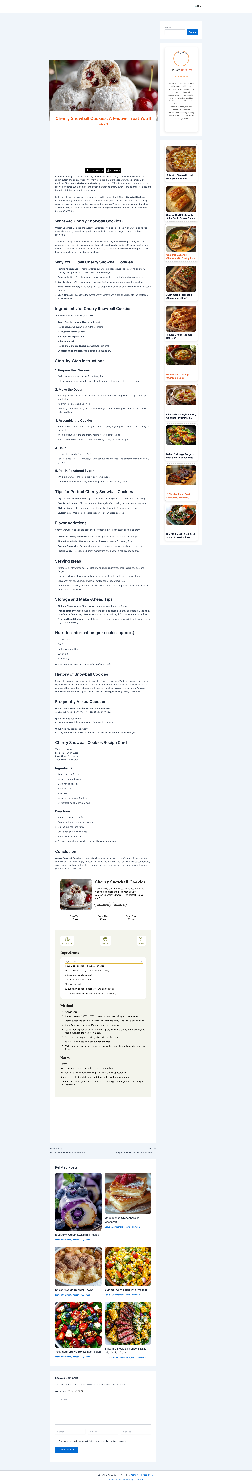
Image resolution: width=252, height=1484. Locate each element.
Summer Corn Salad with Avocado (126, 1289)
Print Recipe (114, 170)
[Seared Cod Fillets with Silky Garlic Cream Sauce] (181, 201)
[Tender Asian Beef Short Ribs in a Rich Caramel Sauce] (181, 475)
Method (105, 943)
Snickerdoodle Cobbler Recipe (74, 1289)
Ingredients (67, 943)
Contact (139, 1479)
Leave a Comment (63, 1240)
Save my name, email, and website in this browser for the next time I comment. (93, 1441)
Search (168, 27)
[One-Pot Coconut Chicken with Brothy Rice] (181, 241)
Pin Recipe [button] (119, 904)
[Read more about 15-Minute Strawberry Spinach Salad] (78, 1324)
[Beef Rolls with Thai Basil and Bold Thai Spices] (181, 515)
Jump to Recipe (96, 170)
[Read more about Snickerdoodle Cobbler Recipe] (78, 1266)
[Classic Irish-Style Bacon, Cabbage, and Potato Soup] (181, 395)
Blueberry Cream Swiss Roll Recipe (77, 1234)
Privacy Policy (126, 1479)
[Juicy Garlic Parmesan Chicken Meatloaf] (181, 281)
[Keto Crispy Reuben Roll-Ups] (181, 320)
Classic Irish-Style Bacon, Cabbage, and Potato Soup (181, 417)
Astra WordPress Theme (142, 1475)
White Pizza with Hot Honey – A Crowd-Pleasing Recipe (179, 178)
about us (113, 1479)
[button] (142, 961)
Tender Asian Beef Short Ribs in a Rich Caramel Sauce (178, 497)
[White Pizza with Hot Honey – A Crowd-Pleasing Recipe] (181, 161)
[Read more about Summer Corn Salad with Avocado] (128, 1266)
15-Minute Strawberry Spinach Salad (78, 1351)
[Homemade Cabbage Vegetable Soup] (181, 355)
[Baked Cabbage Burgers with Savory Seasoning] (181, 435)
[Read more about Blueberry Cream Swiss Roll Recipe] (78, 1201)
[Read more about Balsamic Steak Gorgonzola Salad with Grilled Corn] (128, 1323)
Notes (141, 943)
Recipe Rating (61, 1391)
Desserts (76, 1240)
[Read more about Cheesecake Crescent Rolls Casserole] (128, 1193)
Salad (133, 1357)
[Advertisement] (103, 40)
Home (200, 6)
